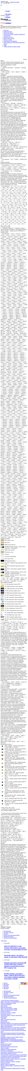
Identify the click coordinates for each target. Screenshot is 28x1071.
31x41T (9, 250)
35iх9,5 (2, 288)
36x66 (25, 304)
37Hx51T (10, 312)
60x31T (2, 455)
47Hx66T (4, 393)
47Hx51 (17, 390)
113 (24, 214)
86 (8, 205)
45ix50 (4, 368)
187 (23, 224)
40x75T (13, 341)
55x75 (7, 437)
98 (9, 210)
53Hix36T (17, 425)
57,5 (25, 190)
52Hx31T (17, 419)
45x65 (12, 377)
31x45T (20, 250)
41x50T (4, 347)
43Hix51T (16, 360)
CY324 (4, 166)
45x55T (15, 375)
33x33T (2, 276)
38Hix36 (24, 315)
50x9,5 (19, 410)
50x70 (9, 408)
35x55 (3, 294)
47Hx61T (17, 392)
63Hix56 (16, 472)
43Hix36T (9, 359)
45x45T (19, 374)
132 (25, 219)
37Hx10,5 (24, 307)
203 (9, 225)
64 (16, 193)
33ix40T (10, 271)
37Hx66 (11, 313)
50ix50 (2, 401)
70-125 (15, 196)
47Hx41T (23, 389)
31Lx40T (22, 244)
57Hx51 (22, 448)
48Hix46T (16, 395)
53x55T (8, 428)
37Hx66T (17, 313)
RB (13, 72)
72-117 (9, 198)
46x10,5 (10, 380)
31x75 (24, 258)
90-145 (18, 207)
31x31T (13, 247)
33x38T (19, 276)
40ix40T (14, 327)
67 (18, 195)
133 (3, 221)
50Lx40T (20, 402)
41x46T (24, 345)
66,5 (14, 195)
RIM (3, 148)
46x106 (16, 380)
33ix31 (2, 270)
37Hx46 (17, 310)
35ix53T (11, 286)
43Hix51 (10, 360)
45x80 (12, 378)
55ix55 (8, 431)
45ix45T (20, 366)
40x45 (9, 336)
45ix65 (14, 369)
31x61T (20, 255)
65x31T (4, 476)
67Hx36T (15, 485)
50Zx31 (24, 410)
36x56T (9, 304)
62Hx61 (8, 470)
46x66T (15, 384)
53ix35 (17, 427)
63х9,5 (2, 473)
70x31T (16, 490)
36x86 (7, 307)
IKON (7, 73)
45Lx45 (9, 371)
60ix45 (8, 452)
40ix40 (2, 327)
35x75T (2, 297)
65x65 (25, 478)
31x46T (4, 251)
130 (17, 219)
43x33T (19, 362)
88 (24, 205)
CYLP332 (8, 169)
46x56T (20, 383)
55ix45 (8, 430)
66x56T (8, 484)
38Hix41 (11, 316)
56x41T (14, 440)
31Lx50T (8, 245)
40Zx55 (9, 342)
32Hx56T (9, 267)
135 (7, 221)
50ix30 (14, 398)
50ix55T (19, 401)
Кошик (2, 1)
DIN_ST (18, 142)
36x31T (4, 301)
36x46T (13, 303)
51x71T (13, 418)
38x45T (21, 322)
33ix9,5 (19, 273)
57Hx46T (15, 448)
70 (10, 196)
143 (19, 221)
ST (11, 171)
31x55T (13, 253)
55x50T (8, 434)
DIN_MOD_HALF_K (6, 146)
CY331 (9, 166)
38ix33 (21, 319)
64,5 (20, 193)
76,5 (10, 201)
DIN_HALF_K (4, 143)
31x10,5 (22, 245)
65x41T (22, 476)
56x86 (7, 445)
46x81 (7, 386)
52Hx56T (4, 424)
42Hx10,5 (3, 353)
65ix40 (7, 473)
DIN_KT (11, 142)
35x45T (9, 292)
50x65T (4, 408)
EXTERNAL (5, 171)
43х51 (20, 363)
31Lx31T (16, 244)
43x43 (24, 362)
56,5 (21, 190)
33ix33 (7, 270)
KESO (23, 72)
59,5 (3, 192)
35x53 (25, 292)
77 (14, 201)
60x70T (15, 458)
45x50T (4, 375)
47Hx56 (4, 392)
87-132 (20, 205)
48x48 (14, 396)
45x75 (7, 378)
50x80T (13, 410)
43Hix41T (22, 359)
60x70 (9, 458)
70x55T (20, 492)
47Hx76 (17, 393)
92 (5, 208)
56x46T (2, 442)
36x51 (18, 303)
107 (15, 213)
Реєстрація (16, 2)
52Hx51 (11, 422)
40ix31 (4, 325)
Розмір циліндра (5, 172)
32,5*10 (21, 261)
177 (15, 224)
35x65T (9, 295)
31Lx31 (9, 244)
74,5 (10, 199)
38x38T (15, 322)
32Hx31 (16, 262)
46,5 (11, 189)
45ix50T (15, 368)
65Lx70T (10, 475)
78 (1, 202)
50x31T (21, 404)
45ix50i (9, 368)
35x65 (3, 295)
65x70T (15, 479)
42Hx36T (3, 354)
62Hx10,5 (8, 466)
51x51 (15, 415)
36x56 (3, 304)
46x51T (9, 383)
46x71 (20, 384)
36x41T (2, 303)
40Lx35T (3, 331)
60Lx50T (15, 454)
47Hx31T (25, 387)
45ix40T (3, 366)
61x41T (2, 463)
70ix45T (3, 490)
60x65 (24, 457)
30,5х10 (10, 236)
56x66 (14, 443)
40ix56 (2, 330)
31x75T (4, 259)
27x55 (7, 235)
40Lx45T (3, 333)
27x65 (18, 235)
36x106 (19, 300)
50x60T (20, 407)
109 (3, 214)
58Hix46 (16, 451)
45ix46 (25, 366)
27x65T (24, 235)
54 (9, 190)
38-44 (3, 187)
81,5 (3, 204)
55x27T (6, 433)
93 (14, 208)
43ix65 (13, 362)
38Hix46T (4, 318)
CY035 (14, 168)
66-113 (4, 195)
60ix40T (3, 452)
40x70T (2, 341)
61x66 (9, 464)
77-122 (18, 201)
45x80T (18, 378)
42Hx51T (15, 356)
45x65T (18, 377)
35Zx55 (21, 298)
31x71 (14, 258)
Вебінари (7, 17)
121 (1, 218)
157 (21, 222)
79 (4, 202)
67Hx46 (2, 487)
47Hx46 (4, 390)
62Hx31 (15, 466)
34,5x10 (2, 282)
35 (18, 186)
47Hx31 (18, 387)
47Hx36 (4, 389)
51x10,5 (16, 412)
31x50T (15, 251)
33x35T (8, 276)
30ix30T (22, 236)
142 (15, 221)
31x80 (14, 259)
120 (23, 216)
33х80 (14, 280)
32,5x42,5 (3, 262)
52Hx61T (17, 424)
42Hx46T (3, 356)
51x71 (7, 418)
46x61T (4, 384)
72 (5, 198)
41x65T (25, 348)
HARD (16, 159)
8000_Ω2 (16, 105)
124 (19, 218)
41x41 (7, 345)
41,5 (21, 187)
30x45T (9, 242)
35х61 (7, 300)
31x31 (7, 247)
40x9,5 (24, 341)
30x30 (21, 239)
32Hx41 (15, 264)
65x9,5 (19, 481)
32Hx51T (21, 265)
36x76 (14, 306)
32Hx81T (21, 268)
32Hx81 (15, 268)
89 (1, 207)
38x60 (7, 324)
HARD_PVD (23, 159)
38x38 (9, 322)
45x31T (21, 372)
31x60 (3, 255)
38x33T (4, 322)
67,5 (22, 195)
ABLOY (18, 72)
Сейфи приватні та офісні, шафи (12, 46)
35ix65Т (23, 286)
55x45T (2, 434)
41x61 (13, 348)
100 (16, 210)
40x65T (18, 339)
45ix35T (15, 365)
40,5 (16, 187)
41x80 (3, 351)
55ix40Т (3, 430)
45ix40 (21, 365)
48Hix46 (10, 395)
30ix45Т (4, 239)
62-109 (24, 192)
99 (12, 210)
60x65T (4, 458)
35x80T (13, 297)
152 (13, 222)
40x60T (2, 339)
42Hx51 (9, 356)
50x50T (25, 405)
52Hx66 (24, 424)
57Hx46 (9, 448)
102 (9, 211)
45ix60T (8, 369)
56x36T (2, 440)
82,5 (16, 204)
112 (21, 214)
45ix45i (14, 366)
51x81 (18, 418)
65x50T (8, 478)
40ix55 (15, 328)
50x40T (8, 405)
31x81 (25, 259)
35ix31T (19, 282)
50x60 (14, 407)
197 (5, 225)
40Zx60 (15, 342)
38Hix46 (25, 316)
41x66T (9, 350)
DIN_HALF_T (13, 143)
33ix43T (21, 271)
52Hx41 (11, 421)
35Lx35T (14, 288)
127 (5, 219)
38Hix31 (11, 315)
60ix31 (22, 451)
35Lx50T (3, 289)
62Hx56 (2, 470)
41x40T (2, 345)
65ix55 (19, 473)
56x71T (2, 445)
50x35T (2, 405)
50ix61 (8, 402)
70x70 (13, 493)
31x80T (20, 259)
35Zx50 (15, 298)
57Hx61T (3, 451)
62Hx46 (2, 469)
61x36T (21, 461)
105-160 (6, 213)
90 (8, 207)
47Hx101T (11, 387)
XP (11, 159)
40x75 (7, 341)
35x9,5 (24, 297)
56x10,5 (15, 439)
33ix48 (7, 273)
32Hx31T (22, 262)
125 (23, 218)
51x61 (12, 416)
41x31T (14, 344)
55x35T (18, 433)
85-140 (4, 205)
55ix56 (20, 431)
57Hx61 (22, 449)
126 (1, 219)
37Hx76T (24, 313)
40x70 (23, 339)
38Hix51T (18, 318)
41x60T (8, 348)
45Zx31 (4, 380)
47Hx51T (23, 390)
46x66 (9, 384)
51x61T (18, 416)
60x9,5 (19, 460)
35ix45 (8, 285)
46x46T (19, 381)
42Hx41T (15, 354)
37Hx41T (10, 310)
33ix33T (13, 270)
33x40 (24, 276)
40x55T (15, 338)
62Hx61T (15, 470)
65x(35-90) (17, 475)
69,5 (7, 196)
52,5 (6, 190)
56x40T (8, 440)
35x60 (19, 294)
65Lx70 (4, 475)
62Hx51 (15, 469)
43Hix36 (3, 359)
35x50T (20, 292)
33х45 (19, 279)
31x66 (18, 256)
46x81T (13, 386)
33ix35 (19, 270)
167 (7, 224)
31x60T (9, 255)
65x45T (2, 478)
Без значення (5, 103)
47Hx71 (11, 393)
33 (14, 186)
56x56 (19, 442)
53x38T (2, 428)
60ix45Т (14, 452)
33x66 (25, 277)
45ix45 (8, 366)
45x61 (7, 377)
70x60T (2, 493)
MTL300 (23, 105)
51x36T (13, 413)
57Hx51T (3, 449)
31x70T (9, 258)
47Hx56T (10, 392)
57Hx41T (3, 448)
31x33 (18, 247)
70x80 (9, 495)
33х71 (9, 280)
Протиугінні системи (9, 38)
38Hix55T (3, 319)
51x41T (19, 413)
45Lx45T (15, 371)
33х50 (24, 279)
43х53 (25, 363)
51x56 (2, 416)
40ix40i (8, 327)
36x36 (9, 301)
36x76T (20, 306)
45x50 (24, 374)
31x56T (24, 253)
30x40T (24, 241)
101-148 (4, 211)
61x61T (4, 464)
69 (3, 196)
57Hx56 (9, 449)
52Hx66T (4, 425)
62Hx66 (21, 470)
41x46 (18, 345)
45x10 (9, 372)
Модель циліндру (5, 162)
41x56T (2, 348)
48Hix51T (3, 396)
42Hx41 (9, 354)
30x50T (20, 242)
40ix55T (21, 328)
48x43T (9, 396)
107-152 (24, 213)
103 (19, 211)
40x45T (15, 336)
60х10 (3, 461)
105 (1, 213)
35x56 (14, 294)
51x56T (7, 416)
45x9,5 (24, 378)
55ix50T (3, 431)
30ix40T (19, 238)
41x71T (20, 350)
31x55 (7, 253)
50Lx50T (3, 404)
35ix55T (17, 286)
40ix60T (8, 330)
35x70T (20, 295)
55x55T (19, 434)
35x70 (14, 295)
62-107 (19, 192)
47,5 (15, 189)
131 (21, 219)
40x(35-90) (23, 333)
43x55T (4, 363)
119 (19, 216)
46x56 (14, 383)
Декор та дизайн (8, 39)
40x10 (2, 335)
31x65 (7, 256)
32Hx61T (21, 267)
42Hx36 (22, 353)
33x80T (14, 279)
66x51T (2, 484)
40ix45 (19, 327)
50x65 (25, 407)
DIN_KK (4, 142)
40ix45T (25, 327)
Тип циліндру (4, 110)
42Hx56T (3, 357)
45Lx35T (3, 371)
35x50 (14, 292)
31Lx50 (2, 245)
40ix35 (21, 325)
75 (14, 199)
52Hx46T (4, 422)
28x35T (4, 236)
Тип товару (3, 66)
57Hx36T (15, 446)
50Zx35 (4, 412)
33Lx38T (10, 274)
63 (7, 193)
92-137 (9, 208)
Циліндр (17, 67)
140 (11, 221)
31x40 (18, 248)
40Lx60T (16, 333)
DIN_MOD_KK (5, 145)
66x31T (4, 482)
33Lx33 (25, 273)
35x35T (13, 291)
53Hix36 (11, 425)
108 (19, 213)
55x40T (23, 433)
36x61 (14, 304)
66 (26, 193)
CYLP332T (16, 169)
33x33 (22, 274)
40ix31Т (10, 325)
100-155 (21, 210)
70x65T (8, 493)
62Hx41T (21, 467)
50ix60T (3, 402)
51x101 (22, 412)
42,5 (25, 187)
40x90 (3, 342)
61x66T (15, 464)
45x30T (15, 372)
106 (11, 213)
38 (25, 186)
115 (1, 216)
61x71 (20, 464)
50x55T (9, 407)
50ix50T (8, 401)
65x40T (16, 476)
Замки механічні (8, 31)
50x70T (15, 408)
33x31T (17, 274)
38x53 (2, 324)
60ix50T (3, 454)
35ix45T (14, 285)
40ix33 (15, 325)
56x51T (14, 442)
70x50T (14, 492)
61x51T (14, 463)
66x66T (20, 484)
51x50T (10, 415)
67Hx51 (15, 487)
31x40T (24, 248)
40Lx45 (21, 331)
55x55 (13, 434)
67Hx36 (8, 485)
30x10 (16, 239)
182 (19, 224)
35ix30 (8, 282)
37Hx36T (23, 309)
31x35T (2, 248)
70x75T (4, 495)
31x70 (3, 258)
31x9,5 (9, 261)
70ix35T (22, 488)
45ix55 (21, 368)
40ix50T (10, 328)
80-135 (16, 202)
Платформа (3, 74)
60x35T (8, 455)
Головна (7, 11)
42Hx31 (9, 353)
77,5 (23, 201)
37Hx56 (17, 312)
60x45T (20, 455)
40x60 (20, 338)
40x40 (24, 335)
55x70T (2, 437)
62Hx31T (21, 466)
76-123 (5, 201)
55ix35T (14, 428)
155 (17, 222)
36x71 (9, 306)
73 (23, 198)
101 (26, 210)
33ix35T (25, 270)
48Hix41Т (3, 395)
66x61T (14, 484)
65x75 (20, 479)
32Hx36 (2, 264)
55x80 (18, 437)
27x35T (2, 235)
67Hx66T (15, 488)
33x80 (8, 279)
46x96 (24, 386)
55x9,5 (4, 439)
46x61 (25, 383)
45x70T (2, 378)
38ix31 (15, 319)
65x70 (9, 479)
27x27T (18, 233)
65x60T (20, 478)
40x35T (19, 335)
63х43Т (22, 472)
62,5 (3, 193)
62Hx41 (15, 467)
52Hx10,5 (4, 419)
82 (7, 204)
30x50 (14, 242)
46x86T (19, 386)
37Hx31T (10, 309)
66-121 (9, 195)
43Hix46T (3, 360)
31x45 (14, 250)
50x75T (2, 410)
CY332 (15, 166)
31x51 (20, 251)
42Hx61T (15, 357)
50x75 (20, 408)
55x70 (20, 436)
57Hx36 (9, 446)
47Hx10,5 (4, 387)
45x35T (2, 374)
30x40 (18, 241)
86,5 (12, 205)
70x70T (19, 493)
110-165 (12, 214)
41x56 (20, 347)
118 (15, 216)
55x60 (24, 434)
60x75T (2, 460)
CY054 (20, 168)
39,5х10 (18, 324)
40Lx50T (9, 333)
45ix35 (9, 365)
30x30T (2, 241)
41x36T (20, 344)
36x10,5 (13, 300)
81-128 (25, 202)
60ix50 (20, 452)
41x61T (19, 348)
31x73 (19, 258)
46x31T (22, 380)
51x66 (23, 416)
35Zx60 (2, 300)
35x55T (9, 294)
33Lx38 (4, 274)
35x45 (3, 292)
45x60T (2, 377)
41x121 (8, 344)
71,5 (2, 198)
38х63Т (12, 324)
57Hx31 (20, 445)
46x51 (3, 383)
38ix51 (19, 321)
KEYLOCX (3, 106)
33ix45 (2, 273)
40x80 (18, 341)
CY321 (12, 165)
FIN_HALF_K (23, 146)
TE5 (20, 106)
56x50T (8, 442)
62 (14, 192)
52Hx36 (24, 419)
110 (7, 214)
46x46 (13, 381)
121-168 (6, 218)
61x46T (8, 463)
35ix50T (4, 286)
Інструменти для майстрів (10, 41)
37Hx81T (4, 315)
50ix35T (4, 399)
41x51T (15, 347)
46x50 (24, 381)
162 (3, 224)
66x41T (16, 482)
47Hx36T (10, 389)
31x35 (23, 247)
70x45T (8, 492)
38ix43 (8, 321)
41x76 (25, 350)
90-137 (13, 207)
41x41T (13, 345)
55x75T (13, 437)
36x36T (15, 301)
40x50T (4, 338)
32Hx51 (15, 265)
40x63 (7, 339)
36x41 (20, 301)
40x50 (25, 336)
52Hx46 (24, 421)
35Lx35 (8, 288)
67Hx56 (2, 488)
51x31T (2, 413)
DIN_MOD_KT (15, 145)
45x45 (13, 374)
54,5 (13, 190)
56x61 (3, 443)
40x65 (12, 339)
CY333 (21, 166)
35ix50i (25, 285)
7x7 (11, 108)
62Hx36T (9, 467)
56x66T (20, 443)
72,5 (20, 198)
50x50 (19, 405)
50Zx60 (10, 412)
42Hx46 (22, 354)
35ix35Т (10, 283)
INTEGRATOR (4, 108)
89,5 (5, 207)
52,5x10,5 (24, 418)
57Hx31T (3, 446)
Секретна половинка (7, 67)
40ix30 (24, 324)
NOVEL (23, 108)
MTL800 (13, 103)
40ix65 (13, 330)
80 (12, 202)
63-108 (11, 193)
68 (25, 195)
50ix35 (24, 398)
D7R (10, 106)
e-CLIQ (15, 106)
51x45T (25, 413)
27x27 (12, 233)
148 (5, 222)
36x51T (24, 303)
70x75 (24, 493)
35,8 (22, 186)
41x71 (14, 350)
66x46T (22, 482)
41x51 (9, 347)
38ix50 (13, 321)
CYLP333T (24, 169)
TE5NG (12, 109)
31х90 (15, 261)
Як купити (8, 20)
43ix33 (2, 362)
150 (9, 222)
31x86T (4, 261)
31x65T (13, 256)
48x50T (20, 396)
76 (1, 201)
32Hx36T (9, 264)
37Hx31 (4, 309)
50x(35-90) (9, 404)
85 (26, 204)
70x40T (2, 492)
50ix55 (13, 401)
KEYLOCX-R (4, 109)
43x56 (9, 363)
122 (11, 218)
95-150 (25, 208)
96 (3, 210)
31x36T (13, 248)
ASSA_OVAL (10, 148)
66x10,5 (25, 481)
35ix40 (15, 283)
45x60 (20, 375)
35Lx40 (20, 288)
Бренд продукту (5, 70)
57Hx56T (15, 449)
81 (20, 202)
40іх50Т (21, 342)
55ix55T (14, 431)
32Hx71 (2, 268)
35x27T (21, 289)
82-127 (11, 204)
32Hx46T (9, 265)
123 (15, 218)
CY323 (24, 165)
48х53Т (8, 398)
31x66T (24, 256)
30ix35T (8, 238)
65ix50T (13, 473)
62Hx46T (9, 469)
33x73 (3, 279)
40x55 (9, 338)
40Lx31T (19, 330)
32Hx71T (9, 268)
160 (25, 222)
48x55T (2, 398)
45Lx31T (19, 369)
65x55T (14, 478)
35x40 (18, 291)
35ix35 (4, 283)
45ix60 (2, 369)
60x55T (8, 457)
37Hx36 (17, 309)
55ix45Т (14, 430)
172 (11, 224)
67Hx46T (9, 487)
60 (7, 192)
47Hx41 (17, 389)
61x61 (25, 463)
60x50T (2, 457)
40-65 (12, 187)
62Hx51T (21, 469)
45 (7, 189)
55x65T (15, 436)
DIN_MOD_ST (19, 148)
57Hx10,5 (13, 445)
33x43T (9, 277)
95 (20, 208)
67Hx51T (21, 487)
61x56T (20, 463)
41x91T (19, 351)
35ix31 (13, 282)
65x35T (10, 476)
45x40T (8, 374)
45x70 (23, 377)
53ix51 (22, 427)
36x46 (7, 303)
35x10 (16, 289)
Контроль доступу (8, 37)
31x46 (25, 250)
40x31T (13, 335)
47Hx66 (24, 392)
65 (23, 193)
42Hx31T (15, 353)
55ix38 (20, 428)
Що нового (8, 14)
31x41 (3, 250)
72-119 (15, 198)
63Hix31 (9, 472)
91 (22, 207)
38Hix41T (18, 316)
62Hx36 (2, 467)
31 (11, 186)
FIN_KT (16, 146)
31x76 (9, 259)
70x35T (22, 490)
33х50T (4, 280)
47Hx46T (10, 390)
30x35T (13, 241)
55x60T (4, 436)
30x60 (25, 242)
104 (23, 211)
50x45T (14, 405)
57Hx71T (9, 451)
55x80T (24, 437)
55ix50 (20, 430)
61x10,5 (9, 461)
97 (6, 210)
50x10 (16, 404)
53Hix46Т (24, 425)
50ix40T (16, 399)
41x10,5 (2, 344)
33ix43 (15, 271)
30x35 (7, 241)
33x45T (15, 277)
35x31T (2, 291)
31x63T (2, 256)
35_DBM (8, 168)
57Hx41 (22, 446)
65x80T (13, 481)
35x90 (3, 298)
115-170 (6, 216)
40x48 (20, 336)
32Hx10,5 (9, 262)
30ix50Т (11, 239)
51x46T (4, 415)
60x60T (19, 457)
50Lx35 (14, 402)
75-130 (24, 199)
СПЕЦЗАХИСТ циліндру (7, 149)
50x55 (3, 407)
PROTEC (16, 108)
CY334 (2, 168)
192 (1, 225)
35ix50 (20, 285)
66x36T (10, 482)
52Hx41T (17, 421)
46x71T (2, 386)
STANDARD (17, 171)
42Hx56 (22, 356)
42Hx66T (22, 357)
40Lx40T (15, 331)
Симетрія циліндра (5, 226)
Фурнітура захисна (8, 33)
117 (11, 216)
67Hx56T (9, 488)
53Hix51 (4, 427)
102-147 (14, 211)
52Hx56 (24, 422)
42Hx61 (9, 357)
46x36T (2, 381)
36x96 (12, 307)
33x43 (3, 277)
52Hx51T (17, 422)
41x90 (8, 351)
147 (1, 222)
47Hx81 (23, 393)
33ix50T (13, 273)
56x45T (20, 440)
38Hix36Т (4, 316)
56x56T (25, 442)
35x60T (25, 294)
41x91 (14, 351)
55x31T (12, 433)
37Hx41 (4, 310)
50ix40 (10, 399)
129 (13, 219)
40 (7, 187)
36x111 (25, 300)
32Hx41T (21, 264)
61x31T (15, 461)
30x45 (3, 242)
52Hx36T (4, 421)
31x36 (7, 248)
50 (23, 189)
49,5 (19, 189)
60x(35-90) (22, 454)
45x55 (9, 375)
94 (17, 208)
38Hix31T (17, 315)
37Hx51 (4, 312)
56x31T (21, 439)
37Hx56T (23, 312)
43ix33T (8, 362)
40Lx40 (9, 331)
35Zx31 (9, 298)
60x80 (7, 460)
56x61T (9, 443)
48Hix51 (23, 395)
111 (17, 214)
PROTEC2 (9, 105)
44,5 (3, 189)
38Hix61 (10, 319)
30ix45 (25, 238)
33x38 (13, 276)
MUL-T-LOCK (6, 72)
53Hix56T (11, 427)
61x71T (2, 466)
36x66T (4, 306)
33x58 (20, 277)
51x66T (2, 418)
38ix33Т (3, 321)
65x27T (24, 475)
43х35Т (15, 363)
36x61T (20, 304)
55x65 (9, 436)
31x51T (2, 253)
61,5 (11, 192)
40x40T (4, 336)
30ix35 (2, 238)
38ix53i (24, 321)
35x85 (18, 297)
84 (23, 204)
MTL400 (3, 105)
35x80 (7, 297)
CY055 (2, 169)
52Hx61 (11, 424)
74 (6, 199)
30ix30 (15, 236)
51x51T (21, 415)
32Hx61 (15, 267)
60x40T (14, 455)
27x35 (23, 233)
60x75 (20, 458)
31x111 (2, 247)
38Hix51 (11, 318)
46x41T (8, 381)
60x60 (13, 457)
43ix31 (22, 360)
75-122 (18, 199)
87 (16, 205)
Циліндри (6, 30)
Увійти (12, 2)
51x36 (7, 413)
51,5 (2, 190)
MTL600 (19, 103)
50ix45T (22, 399)
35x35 (7, 291)
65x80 (7, 481)
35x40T (24, 291)
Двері (5, 45)
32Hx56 (2, 267)
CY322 (18, 165)
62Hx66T (3, 472)
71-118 (23, 196)
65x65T (4, 479)
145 (23, 221)
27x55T (13, 235)
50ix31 (19, 398)
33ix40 (4, 271)
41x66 (3, 350)
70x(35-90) (9, 490)
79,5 (8, 202)
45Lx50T (22, 371)
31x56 (18, 253)
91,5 (2, 208)
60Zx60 (24, 460)
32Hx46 (2, 265)
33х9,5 (20, 280)
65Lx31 (25, 473)
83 (20, 204)
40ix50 (4, 328)
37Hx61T (4, 313)
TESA (2, 73)
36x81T (2, 307)
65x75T (2, 481)
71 (19, 196)
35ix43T (3, 285)
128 (9, 219)
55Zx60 (9, 439)
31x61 (14, 255)
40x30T (7, 335)
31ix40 (4, 244)
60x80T (13, 460)
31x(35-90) (15, 245)
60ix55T (9, 454)
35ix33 (25, 282)
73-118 (2, 199)
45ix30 (4, 365)
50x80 (7, 410)
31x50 (9, 251)
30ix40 (13, 238)
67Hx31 (2, 485)
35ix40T (21, 283)
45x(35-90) (3, 372)
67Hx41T (21, 485)
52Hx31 (11, 419)
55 (17, 190)
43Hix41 (16, 359)
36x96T (18, 307)
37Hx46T (23, 310)
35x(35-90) (9, 289)
